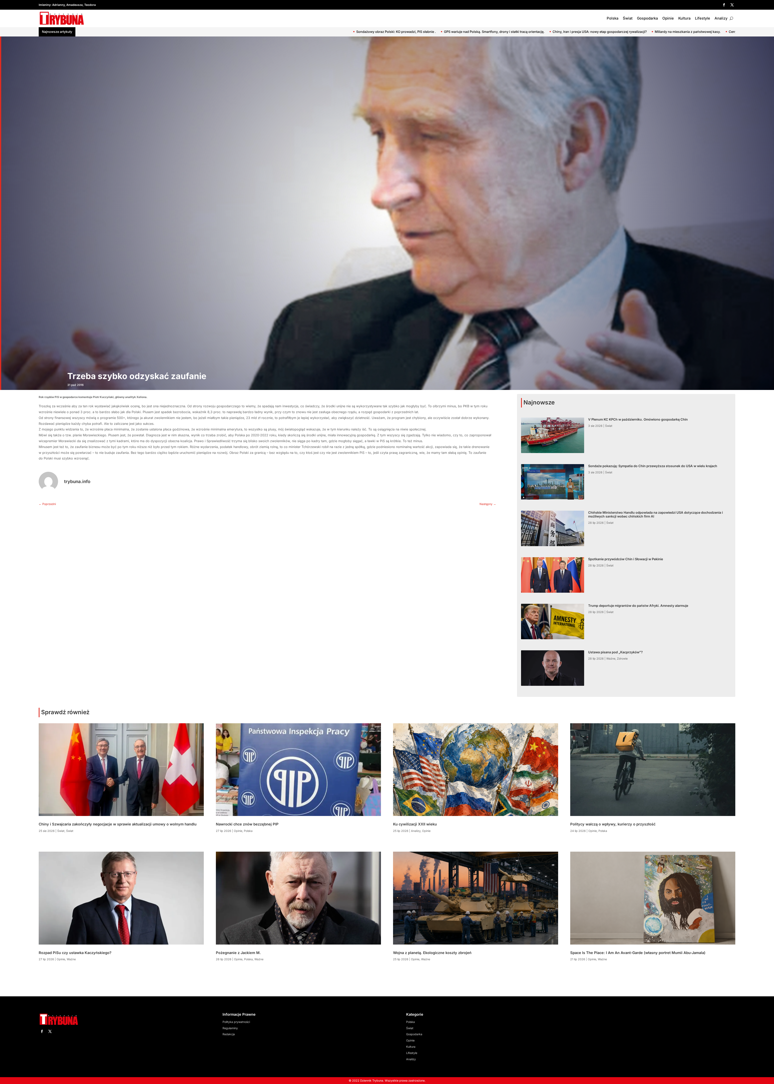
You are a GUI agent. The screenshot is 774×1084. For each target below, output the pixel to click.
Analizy (721, 18)
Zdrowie (622, 658)
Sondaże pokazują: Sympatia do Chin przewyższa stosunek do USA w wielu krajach (652, 466)
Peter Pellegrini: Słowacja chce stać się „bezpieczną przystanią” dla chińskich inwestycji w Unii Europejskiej (536, 32)
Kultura (684, 18)
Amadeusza (74, 4)
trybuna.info (77, 481)
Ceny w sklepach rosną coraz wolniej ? (270, 32)
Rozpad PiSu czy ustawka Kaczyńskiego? (75, 953)
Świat (628, 18)
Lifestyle (702, 18)
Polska (612, 18)
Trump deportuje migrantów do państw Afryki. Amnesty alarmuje (638, 606)
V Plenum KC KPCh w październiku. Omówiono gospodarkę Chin (676, 32)
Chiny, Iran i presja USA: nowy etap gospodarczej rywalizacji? (111, 32)
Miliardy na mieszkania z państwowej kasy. (199, 32)
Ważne (610, 658)
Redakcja (229, 1034)
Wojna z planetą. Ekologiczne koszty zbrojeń (432, 953)
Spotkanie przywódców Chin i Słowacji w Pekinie (625, 559)
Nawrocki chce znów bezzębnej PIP (247, 824)
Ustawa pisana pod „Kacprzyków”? (615, 652)
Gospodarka (647, 18)
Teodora (90, 4)
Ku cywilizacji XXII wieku (415, 824)
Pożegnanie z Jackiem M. (238, 953)
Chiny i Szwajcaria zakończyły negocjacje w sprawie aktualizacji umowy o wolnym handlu (376, 32)
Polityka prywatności (236, 1022)
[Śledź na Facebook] (724, 5)
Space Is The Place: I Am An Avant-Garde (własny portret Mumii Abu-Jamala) (637, 953)
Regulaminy (230, 1028)
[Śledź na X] (732, 5)
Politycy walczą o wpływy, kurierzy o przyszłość (612, 824)
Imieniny (45, 4)
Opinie (668, 18)
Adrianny (58, 4)
